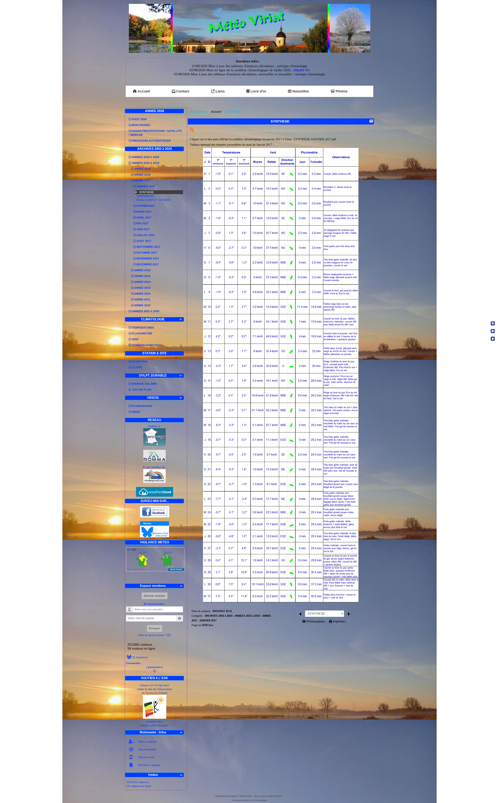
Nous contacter (147, 741)
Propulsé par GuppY (226, 796)
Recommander (147, 749)
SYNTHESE (146, 192)
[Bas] (492, 338)
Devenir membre (154, 595)
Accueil (216, 111)
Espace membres (161, 585)
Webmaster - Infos (161, 732)
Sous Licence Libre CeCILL (268, 796)
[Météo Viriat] (249, 28)
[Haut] (492, 323)
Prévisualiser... (316, 621)
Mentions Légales (148, 765)
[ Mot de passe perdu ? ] (154, 635)
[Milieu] (492, 331)
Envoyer (154, 628)
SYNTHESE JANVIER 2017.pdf (315, 139)
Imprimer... (339, 621)
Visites (165, 774)
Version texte (145, 757)
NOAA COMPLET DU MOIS (153, 200)
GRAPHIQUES (145, 196)
